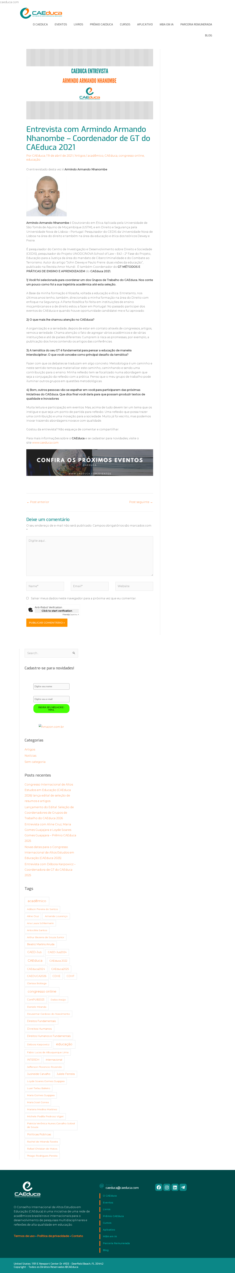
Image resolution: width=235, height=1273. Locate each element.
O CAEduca (40, 24)
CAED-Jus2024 (57, 952)
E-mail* (37, 693)
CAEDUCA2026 (36, 976)
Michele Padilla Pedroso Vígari (45, 1116)
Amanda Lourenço (56, 916)
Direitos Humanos (39, 1028)
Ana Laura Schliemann (40, 923)
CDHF (70, 976)
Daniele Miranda (36, 1006)
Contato (77, 1236)
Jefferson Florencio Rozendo (44, 1066)
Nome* (37, 680)
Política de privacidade (53, 1236)
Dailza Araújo (58, 999)
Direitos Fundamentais (41, 1021)
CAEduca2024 (36, 969)
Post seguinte (141, 502)
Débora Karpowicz (38, 1044)
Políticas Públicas (39, 1134)
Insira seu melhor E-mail (51, 708)
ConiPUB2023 (35, 999)
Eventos (61, 24)
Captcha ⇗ (71, 614)
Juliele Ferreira (66, 1074)
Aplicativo (145, 24)
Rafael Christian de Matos (42, 1148)
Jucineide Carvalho (38, 1074)
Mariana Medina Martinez (42, 1109)
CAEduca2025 (60, 969)
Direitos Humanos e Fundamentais (49, 1036)
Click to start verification (57, 610)
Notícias (30, 755)
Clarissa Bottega (36, 983)
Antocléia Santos (37, 930)
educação (33, 159)
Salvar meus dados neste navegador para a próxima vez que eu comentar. (83, 598)
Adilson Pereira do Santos (42, 909)
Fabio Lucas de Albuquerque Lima (47, 1052)
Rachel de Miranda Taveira (42, 1141)
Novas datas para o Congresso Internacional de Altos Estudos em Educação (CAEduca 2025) (49, 852)
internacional (54, 1059)
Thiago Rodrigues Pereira (42, 1155)
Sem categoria (35, 761)
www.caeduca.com (45, 442)
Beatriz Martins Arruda (40, 944)
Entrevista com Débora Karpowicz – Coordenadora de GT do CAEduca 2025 (50, 870)
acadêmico (95, 155)
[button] (158, 1187)
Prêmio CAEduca (101, 24)
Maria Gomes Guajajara (41, 1095)
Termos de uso (24, 1236)
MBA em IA (167, 24)
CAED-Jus (34, 952)
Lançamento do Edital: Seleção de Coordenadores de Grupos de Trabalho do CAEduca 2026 (49, 813)
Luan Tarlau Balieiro (38, 1088)
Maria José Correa (38, 1102)
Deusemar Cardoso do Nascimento (48, 1013)
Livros (78, 24)
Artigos (80, 155)
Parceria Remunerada (196, 24)
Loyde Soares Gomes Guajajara (46, 1081)
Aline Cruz (33, 916)
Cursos (125, 24)
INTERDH (33, 1059)
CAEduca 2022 (58, 960)
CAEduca (111, 155)
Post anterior (38, 502)
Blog (208, 35)
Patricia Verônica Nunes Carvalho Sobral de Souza (51, 1125)
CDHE (56, 976)
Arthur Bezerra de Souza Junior (45, 937)
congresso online (131, 155)
